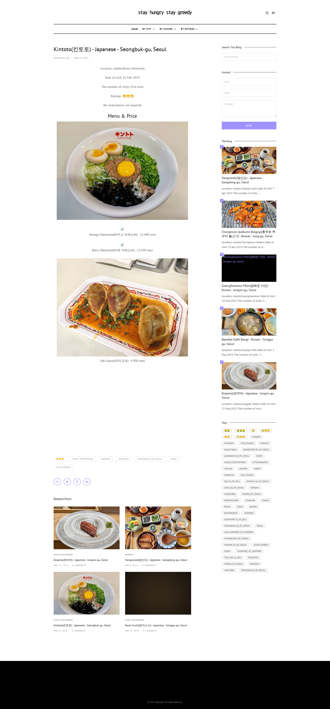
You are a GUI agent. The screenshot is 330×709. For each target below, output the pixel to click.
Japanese (105, 459)
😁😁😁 (60, 459)
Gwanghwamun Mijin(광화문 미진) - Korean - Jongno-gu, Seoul (246, 288)
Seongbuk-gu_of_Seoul (149, 459)
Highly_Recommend (82, 459)
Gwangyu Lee (62, 58)
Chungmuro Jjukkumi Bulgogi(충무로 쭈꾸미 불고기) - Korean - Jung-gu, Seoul (248, 234)
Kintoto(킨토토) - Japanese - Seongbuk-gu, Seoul (82, 625)
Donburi (129, 555)
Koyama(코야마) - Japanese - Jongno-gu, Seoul (81, 560)
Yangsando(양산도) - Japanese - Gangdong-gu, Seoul (156, 560)
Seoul (174, 459)
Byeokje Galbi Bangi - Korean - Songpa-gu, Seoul (248, 341)
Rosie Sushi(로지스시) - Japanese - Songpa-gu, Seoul (156, 625)
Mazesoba (124, 459)
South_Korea (63, 467)
